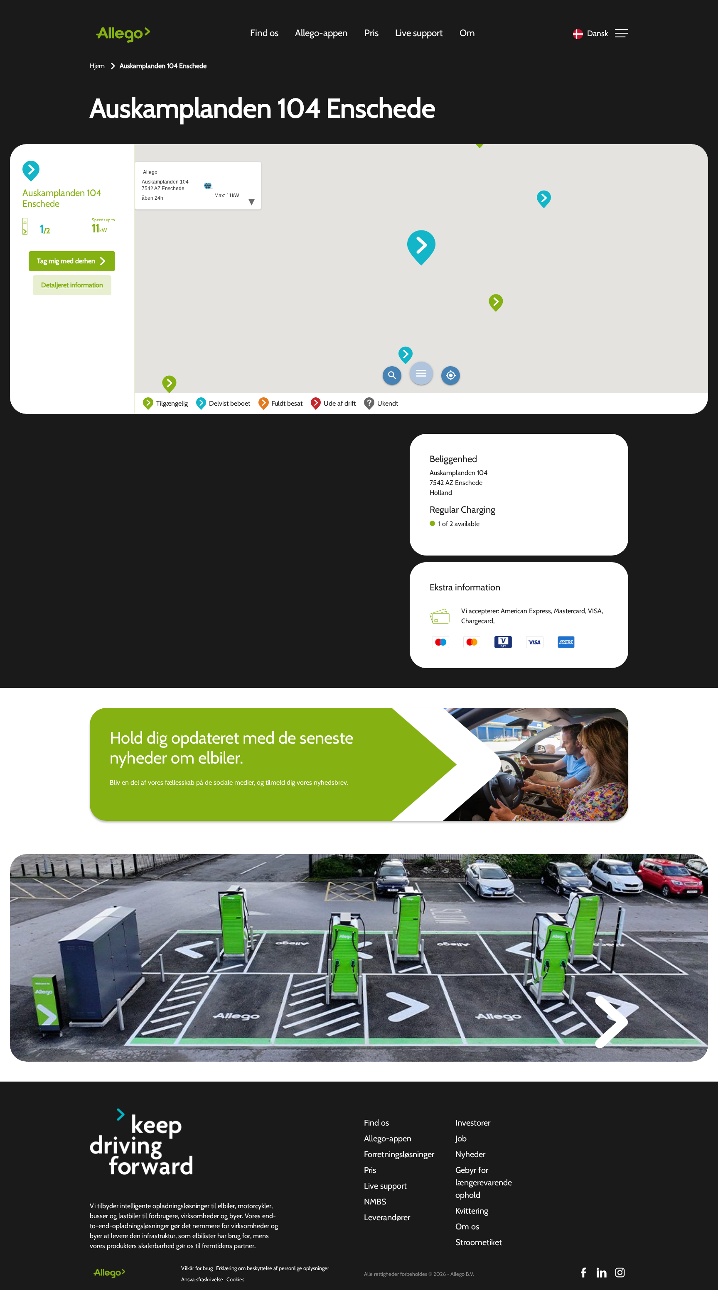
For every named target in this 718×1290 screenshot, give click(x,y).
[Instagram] (620, 1272)
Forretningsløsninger (399, 1154)
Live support (419, 33)
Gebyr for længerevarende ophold (483, 1182)
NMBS (375, 1202)
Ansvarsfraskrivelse (202, 1279)
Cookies (235, 1279)
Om (467, 33)
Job (461, 1138)
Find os (264, 33)
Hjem (97, 66)
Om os (467, 1226)
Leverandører (387, 1217)
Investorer (472, 1123)
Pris (371, 33)
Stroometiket (478, 1242)
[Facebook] (583, 1272)
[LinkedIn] (601, 1272)
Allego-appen (321, 33)
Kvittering (471, 1211)
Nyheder (470, 1154)
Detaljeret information (72, 285)
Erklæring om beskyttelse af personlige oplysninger (272, 1268)
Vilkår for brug (197, 1268)
